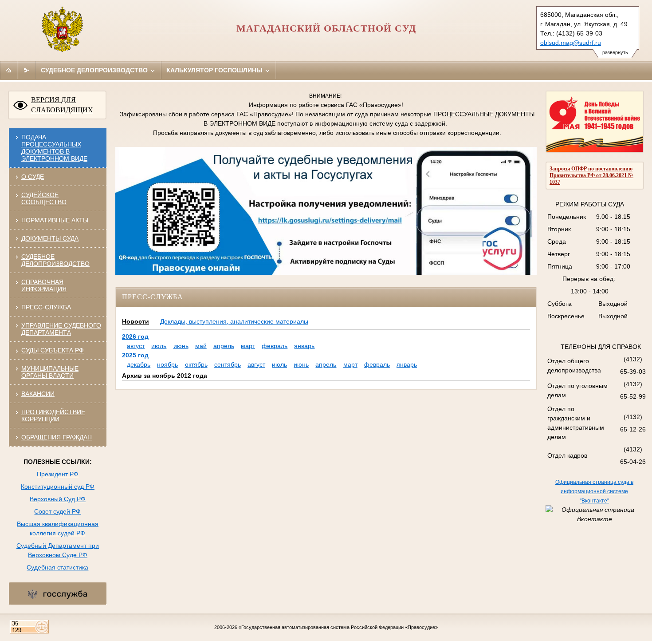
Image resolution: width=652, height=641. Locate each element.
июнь (181, 345)
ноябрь (167, 364)
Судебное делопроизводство (95, 70)
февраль (274, 345)
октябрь (196, 364)
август (136, 345)
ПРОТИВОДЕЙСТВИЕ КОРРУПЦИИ (53, 415)
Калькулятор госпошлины (215, 70)
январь (304, 345)
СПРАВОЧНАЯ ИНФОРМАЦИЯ (44, 285)
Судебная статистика (57, 567)
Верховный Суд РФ (58, 499)
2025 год (135, 355)
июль (158, 345)
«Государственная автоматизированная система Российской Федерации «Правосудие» (338, 627)
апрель (223, 345)
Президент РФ (58, 474)
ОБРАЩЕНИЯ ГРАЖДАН (56, 437)
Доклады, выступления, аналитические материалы (234, 321)
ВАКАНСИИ (38, 393)
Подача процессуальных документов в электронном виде (54, 148)
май (201, 345)
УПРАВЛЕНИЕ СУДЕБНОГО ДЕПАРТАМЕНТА (61, 329)
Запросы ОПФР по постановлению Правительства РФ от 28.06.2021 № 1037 (591, 175)
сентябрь (227, 364)
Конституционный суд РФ (57, 486)
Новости (135, 321)
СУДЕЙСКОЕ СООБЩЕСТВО (44, 198)
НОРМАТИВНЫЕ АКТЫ (54, 220)
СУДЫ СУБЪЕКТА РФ (52, 350)
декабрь (138, 364)
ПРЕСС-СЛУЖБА (46, 307)
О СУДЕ (32, 176)
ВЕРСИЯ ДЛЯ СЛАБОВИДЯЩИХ (62, 105)
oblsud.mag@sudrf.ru (570, 42)
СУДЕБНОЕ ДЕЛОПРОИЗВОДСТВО (55, 260)
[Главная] (9, 70)
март (248, 345)
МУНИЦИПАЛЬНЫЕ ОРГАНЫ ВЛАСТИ (50, 372)
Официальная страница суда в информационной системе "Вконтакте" (594, 491)
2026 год (135, 336)
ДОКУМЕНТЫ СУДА (50, 238)
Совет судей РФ (57, 511)
